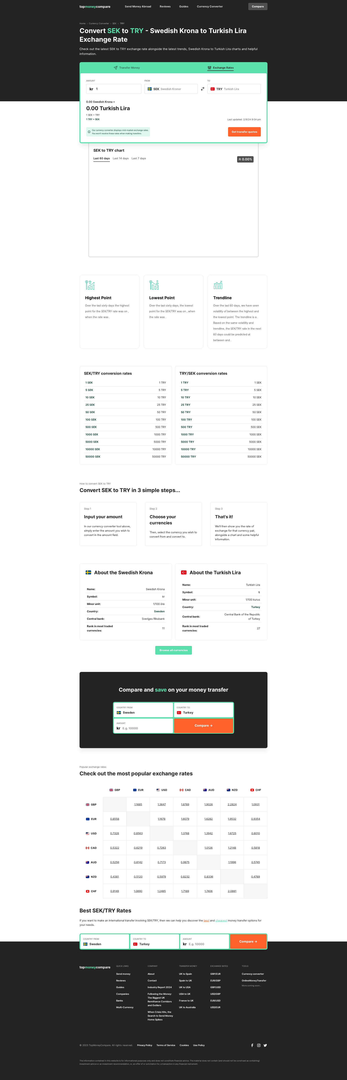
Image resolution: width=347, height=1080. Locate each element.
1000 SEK (91, 434)
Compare (258, 6)
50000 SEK (92, 456)
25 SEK (90, 404)
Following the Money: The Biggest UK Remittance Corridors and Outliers (160, 1000)
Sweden (159, 611)
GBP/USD (215, 987)
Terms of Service (166, 1045)
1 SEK (89, 382)
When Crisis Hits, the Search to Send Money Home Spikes (160, 1016)
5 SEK (89, 390)
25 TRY (185, 404)
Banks (119, 1000)
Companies (122, 994)
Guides (183, 6)
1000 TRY (187, 434)
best (206, 920)
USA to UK (184, 994)
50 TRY (185, 412)
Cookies (184, 1045)
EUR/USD (215, 1000)
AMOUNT (90, 80)
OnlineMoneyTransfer (254, 980)
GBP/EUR (215, 974)
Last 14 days (121, 158)
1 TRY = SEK (93, 119)
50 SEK (90, 412)
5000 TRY (187, 441)
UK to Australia (187, 1007)
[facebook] (252, 1045)
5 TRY (185, 390)
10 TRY (185, 397)
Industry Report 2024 (160, 987)
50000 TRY (188, 456)
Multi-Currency (124, 1007)
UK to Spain (185, 974)
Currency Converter (210, 6)
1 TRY (184, 382)
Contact (152, 980)
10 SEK (90, 397)
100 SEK (90, 419)
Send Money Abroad (138, 6)
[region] (126, 419)
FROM (147, 80)
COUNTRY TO (183, 707)
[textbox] (166, 89)
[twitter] (265, 1045)
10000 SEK (92, 449)
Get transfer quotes (244, 131)
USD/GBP (215, 994)
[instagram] (259, 1045)
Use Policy (199, 1045)
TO (208, 80)
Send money (123, 974)
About (151, 974)
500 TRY (186, 427)
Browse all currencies (174, 650)
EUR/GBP (215, 980)
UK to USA (184, 987)
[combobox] (171, 89)
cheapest (221, 920)
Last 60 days (101, 158)
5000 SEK (91, 441)
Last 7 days (139, 158)
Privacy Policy (144, 1045)
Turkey (255, 607)
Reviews (165, 6)
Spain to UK (185, 980)
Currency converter (253, 974)
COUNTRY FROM (124, 707)
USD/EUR (215, 1007)
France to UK (186, 1000)
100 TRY (186, 419)
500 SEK (91, 427)
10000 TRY (188, 449)
